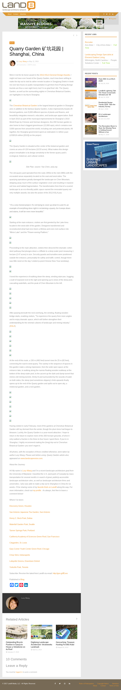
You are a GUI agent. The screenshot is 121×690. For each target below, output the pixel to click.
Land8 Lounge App (88, 18)
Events (78, 18)
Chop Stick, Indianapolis (19, 555)
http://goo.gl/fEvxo (60, 573)
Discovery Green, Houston (20, 506)
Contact (15, 14)
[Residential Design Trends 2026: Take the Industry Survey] (91, 110)
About (9, 14)
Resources (67, 18)
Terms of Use (114, 686)
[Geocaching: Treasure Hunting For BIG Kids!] (66, 632)
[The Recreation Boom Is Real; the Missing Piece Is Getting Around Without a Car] (91, 134)
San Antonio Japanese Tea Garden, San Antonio (29, 512)
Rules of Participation (86, 683)
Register (113, 19)
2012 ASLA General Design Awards (55, 75)
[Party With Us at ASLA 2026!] (91, 87)
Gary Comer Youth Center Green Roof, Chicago (29, 549)
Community (35, 18)
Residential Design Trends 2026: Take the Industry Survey (107, 104)
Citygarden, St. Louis (18, 543)
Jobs (44, 18)
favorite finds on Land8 (47, 487)
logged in (19, 672)
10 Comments (21, 65)
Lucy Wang (23, 61)
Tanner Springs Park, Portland (22, 530)
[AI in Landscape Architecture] (91, 122)
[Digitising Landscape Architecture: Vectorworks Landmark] (41, 632)
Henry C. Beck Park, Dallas (20, 518)
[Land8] (18, 11)
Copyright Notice (103, 683)
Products (60, 18)
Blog (28, 18)
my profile (37, 490)
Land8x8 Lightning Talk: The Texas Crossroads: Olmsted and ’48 (107, 93)
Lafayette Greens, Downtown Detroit (24, 561)
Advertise (23, 14)
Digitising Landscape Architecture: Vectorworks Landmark (41, 644)
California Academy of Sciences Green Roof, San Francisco (34, 537)
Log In (105, 19)
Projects (52, 18)
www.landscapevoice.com (31, 458)
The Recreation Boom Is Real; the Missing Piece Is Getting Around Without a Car (108, 129)
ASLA (12, 326)
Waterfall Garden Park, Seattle (22, 524)
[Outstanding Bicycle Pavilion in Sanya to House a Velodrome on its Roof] (16, 632)
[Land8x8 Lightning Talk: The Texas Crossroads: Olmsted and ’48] (91, 99)
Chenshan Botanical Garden (25, 106)
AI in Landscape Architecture (105, 115)
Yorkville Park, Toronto (18, 567)
